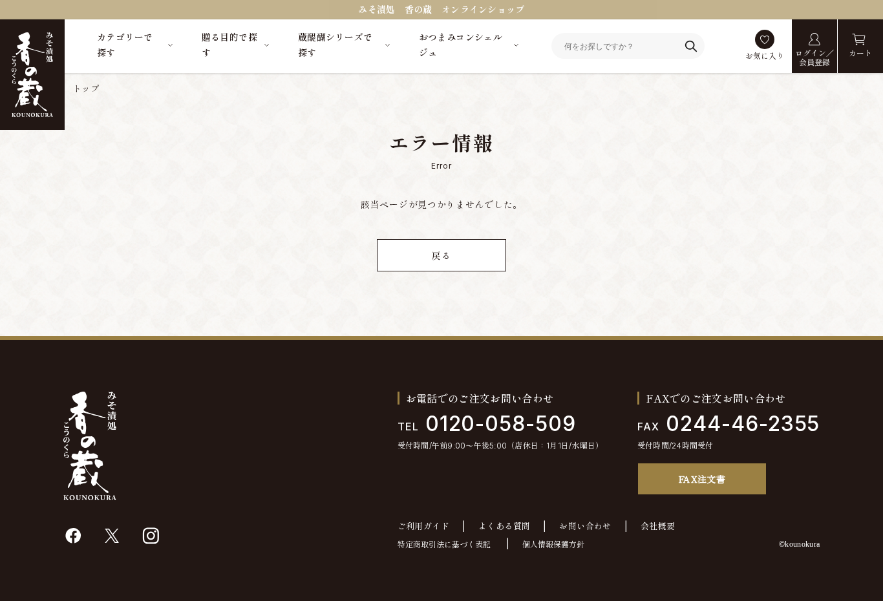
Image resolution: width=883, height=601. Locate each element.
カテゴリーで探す (125, 45)
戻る (441, 255)
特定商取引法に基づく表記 (444, 544)
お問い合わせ (585, 526)
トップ (86, 88)
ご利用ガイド (423, 526)
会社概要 (658, 526)
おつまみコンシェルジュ (461, 45)
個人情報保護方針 (553, 544)
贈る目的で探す (230, 45)
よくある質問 (504, 526)
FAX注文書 (702, 478)
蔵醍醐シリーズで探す (335, 45)
